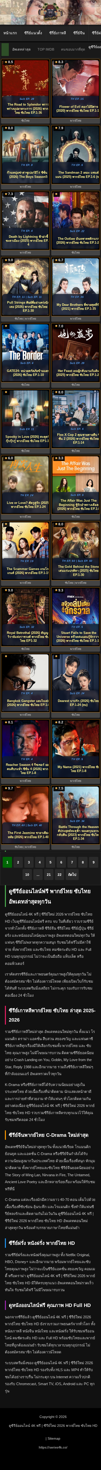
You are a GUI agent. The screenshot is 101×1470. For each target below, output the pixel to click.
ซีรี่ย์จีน (79, 33)
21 (49, 875)
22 (60, 875)
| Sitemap (53, 1438)
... (38, 875)
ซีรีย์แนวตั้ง (33, 33)
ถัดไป (72, 875)
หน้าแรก (10, 33)
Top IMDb (46, 49)
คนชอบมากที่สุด (73, 49)
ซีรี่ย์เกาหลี (57, 33)
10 (27, 875)
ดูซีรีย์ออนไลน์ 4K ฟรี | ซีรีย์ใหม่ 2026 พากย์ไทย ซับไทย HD (53, 1426)
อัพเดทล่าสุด (21, 49)
